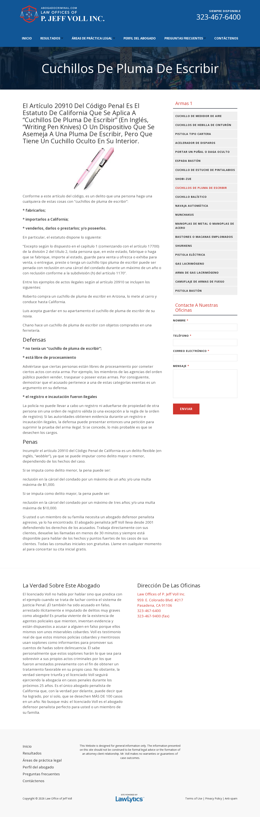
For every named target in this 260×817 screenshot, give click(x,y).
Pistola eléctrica (190, 254)
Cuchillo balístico (191, 197)
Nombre (180, 320)
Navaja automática (191, 205)
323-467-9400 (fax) (153, 616)
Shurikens (183, 246)
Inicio (27, 38)
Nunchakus (184, 214)
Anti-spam (231, 798)
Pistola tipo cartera (193, 134)
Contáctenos (226, 38)
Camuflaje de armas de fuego (199, 281)
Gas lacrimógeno (189, 263)
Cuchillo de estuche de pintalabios (205, 170)
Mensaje (181, 366)
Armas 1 (183, 103)
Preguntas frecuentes (183, 38)
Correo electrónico (191, 351)
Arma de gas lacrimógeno (197, 272)
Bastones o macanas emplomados (204, 237)
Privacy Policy (213, 798)
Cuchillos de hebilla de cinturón (203, 125)
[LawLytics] (130, 798)
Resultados (50, 38)
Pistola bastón (188, 290)
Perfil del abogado (140, 38)
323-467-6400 (218, 17)
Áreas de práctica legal (92, 38)
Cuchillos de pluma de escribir (201, 188)
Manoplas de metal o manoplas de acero (204, 225)
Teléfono (182, 335)
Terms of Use (193, 798)
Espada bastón (188, 161)
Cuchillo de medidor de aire (198, 116)
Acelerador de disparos (195, 143)
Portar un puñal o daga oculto (202, 152)
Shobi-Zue (183, 179)
